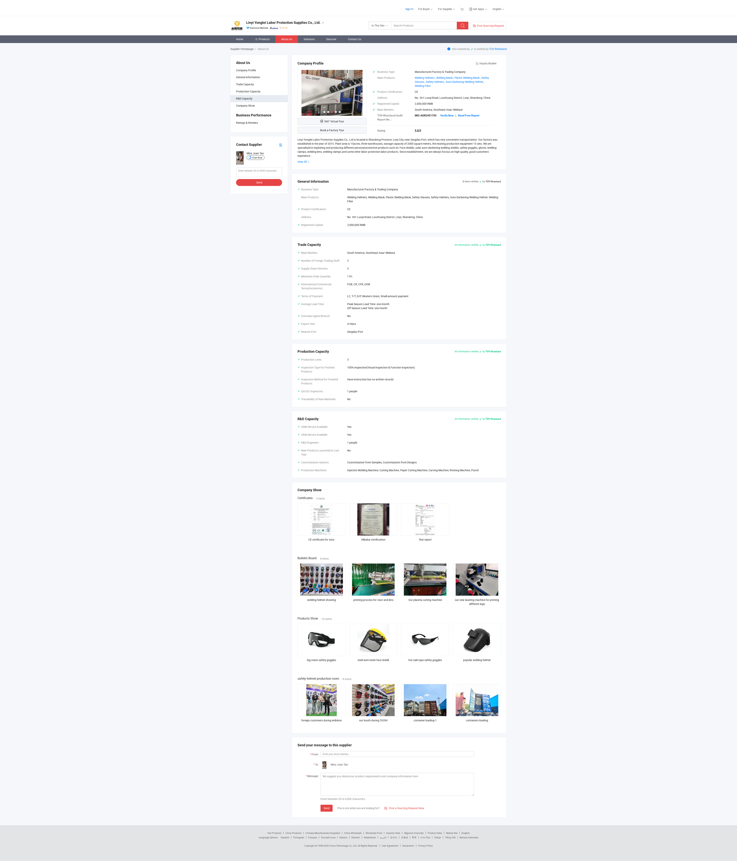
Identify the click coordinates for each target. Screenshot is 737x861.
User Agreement (390, 845)
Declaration (408, 845)
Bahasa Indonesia (469, 837)
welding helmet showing (321, 600)
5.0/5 (418, 130)
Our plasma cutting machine (425, 600)
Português (298, 837)
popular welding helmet (477, 660)
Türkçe (437, 837)
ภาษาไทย (425, 837)
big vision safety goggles (321, 660)
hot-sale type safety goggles (425, 660)
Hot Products (274, 832)
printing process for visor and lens (373, 600)
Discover (331, 39)
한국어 (393, 837)
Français (312, 837)
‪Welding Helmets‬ (425, 78)
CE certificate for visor (321, 539)
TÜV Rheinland (498, 49)
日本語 (404, 837)
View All (302, 161)
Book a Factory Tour (332, 130)
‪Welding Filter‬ (423, 86)
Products (264, 39)
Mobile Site (451, 832)
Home (239, 39)
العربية (383, 837)
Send (259, 182)
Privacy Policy (425, 845)
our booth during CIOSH (373, 720)
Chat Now (257, 157)
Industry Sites (393, 832)
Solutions (309, 39)
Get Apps (478, 9)
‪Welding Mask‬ (444, 78)
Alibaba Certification (373, 539)
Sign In (409, 9)
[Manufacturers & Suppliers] (255, 7)
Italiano (343, 837)
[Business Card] (280, 144)
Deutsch (355, 837)
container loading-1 (425, 720)
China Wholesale (353, 832)
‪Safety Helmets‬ (435, 82)
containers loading (477, 720)
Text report (425, 539)
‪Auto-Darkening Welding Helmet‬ (464, 82)
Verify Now (447, 115)
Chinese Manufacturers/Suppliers (323, 832)
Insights (465, 832)
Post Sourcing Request (490, 25)
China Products (293, 832)
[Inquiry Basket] (462, 9)
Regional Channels (414, 832)
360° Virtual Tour (334, 121)
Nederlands (370, 837)
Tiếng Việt (450, 837)
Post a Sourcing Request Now (404, 808)
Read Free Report (468, 115)
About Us (286, 39)
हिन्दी (414, 837)
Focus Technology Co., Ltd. (343, 845)
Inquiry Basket (488, 63)
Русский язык (328, 837)
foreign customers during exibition (321, 720)
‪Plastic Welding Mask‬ (467, 78)
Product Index (435, 832)
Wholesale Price (374, 832)
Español (285, 837)
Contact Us (354, 39)
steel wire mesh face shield (373, 660)
